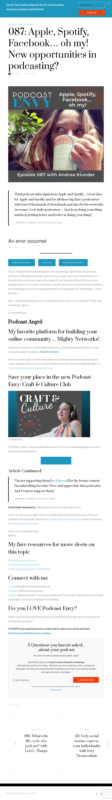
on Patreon (59, 481)
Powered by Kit (56, 690)
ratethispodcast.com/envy (24, 523)
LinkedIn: (12, 595)
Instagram (13, 590)
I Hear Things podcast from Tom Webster (29, 568)
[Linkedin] (101, 794)
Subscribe (86, 679)
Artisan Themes (31, 793)
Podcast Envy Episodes (20, 24)
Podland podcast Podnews (22, 560)
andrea (17, 73)
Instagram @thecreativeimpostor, (64, 519)
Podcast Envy (13, 705)
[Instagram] (96, 794)
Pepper (7, 793)
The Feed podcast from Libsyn (23, 564)
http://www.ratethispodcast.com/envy (29, 633)
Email (11, 586)
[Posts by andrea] (10, 73)
